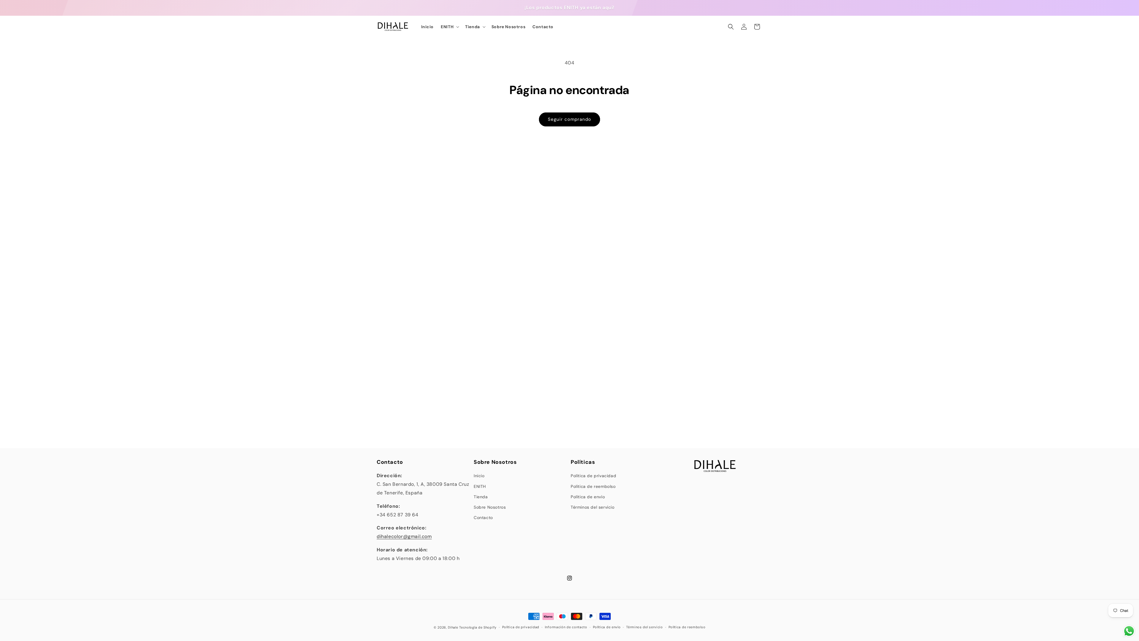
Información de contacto (566, 627)
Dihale (453, 627)
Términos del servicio (593, 507)
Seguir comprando (569, 119)
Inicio (479, 475)
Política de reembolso (593, 486)
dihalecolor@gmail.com (404, 536)
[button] (449, 26)
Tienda (481, 496)
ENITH (480, 486)
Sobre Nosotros (490, 507)
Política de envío (588, 496)
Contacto (483, 517)
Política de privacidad (593, 475)
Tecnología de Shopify (478, 627)
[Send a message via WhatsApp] (1129, 631)
